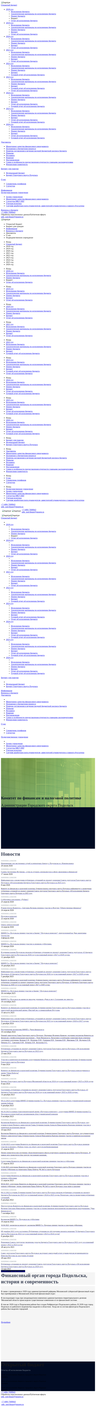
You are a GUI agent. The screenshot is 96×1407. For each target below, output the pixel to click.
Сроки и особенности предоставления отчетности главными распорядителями (39, 162)
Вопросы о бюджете (9, 210)
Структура (10, 186)
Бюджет (14, 32)
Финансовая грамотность (17, 164)
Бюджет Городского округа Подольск (22, 175)
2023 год (9, 77)
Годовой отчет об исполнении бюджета (28, 75)
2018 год (9, 9)
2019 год (9, 23)
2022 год (9, 63)
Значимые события (8, 860)
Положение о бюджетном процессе (21, 149)
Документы (6, 142)
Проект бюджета (18, 16)
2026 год (9, 124)
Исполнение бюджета (20, 12)
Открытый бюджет (9, 5)
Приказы (10, 153)
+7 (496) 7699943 (8, 212)
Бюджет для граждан (10, 169)
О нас (3, 179)
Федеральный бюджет (15, 173)
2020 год (9, 36)
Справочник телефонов (16, 184)
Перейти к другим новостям (13, 1271)
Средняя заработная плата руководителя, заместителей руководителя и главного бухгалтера (45, 206)
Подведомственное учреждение (14, 192)
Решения (10, 158)
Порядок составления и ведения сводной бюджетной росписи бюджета (36, 151)
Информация (6, 190)
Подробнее (5, 1322)
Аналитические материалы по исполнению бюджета (33, 14)
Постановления (12, 160)
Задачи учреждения (14, 197)
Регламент (10, 155)
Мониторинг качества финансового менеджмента (27, 146)
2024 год (9, 93)
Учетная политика (14, 203)
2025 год (9, 108)
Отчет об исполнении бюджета (24, 21)
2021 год (9, 50)
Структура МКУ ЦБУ (15, 201)
